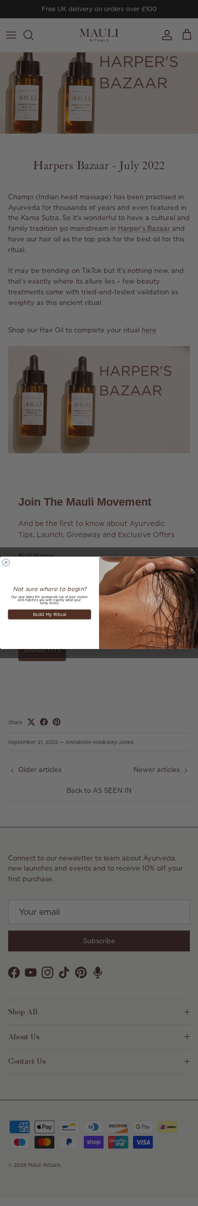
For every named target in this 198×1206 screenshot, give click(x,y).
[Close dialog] (6, 562)
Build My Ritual (49, 614)
